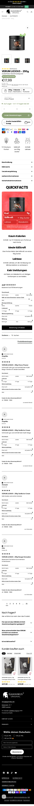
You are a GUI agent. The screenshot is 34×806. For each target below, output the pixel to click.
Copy (26, 6)
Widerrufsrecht (8, 797)
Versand (6, 800)
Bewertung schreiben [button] (17, 328)
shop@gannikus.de (8, 702)
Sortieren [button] (5, 335)
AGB (28, 797)
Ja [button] (2, 400)
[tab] (25, 342)
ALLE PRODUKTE (14, 16)
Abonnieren (17, 752)
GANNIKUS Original (14, 710)
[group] (17, 285)
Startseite (4, 16)
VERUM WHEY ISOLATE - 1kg (8, 677)
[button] (3, 12)
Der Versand (15, 84)
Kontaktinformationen (16, 800)
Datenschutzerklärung (20, 797)
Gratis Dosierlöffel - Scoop (14, 122)
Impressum (26, 800)
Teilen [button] (10, 400)
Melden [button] (6, 400)
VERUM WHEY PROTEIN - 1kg (24, 677)
